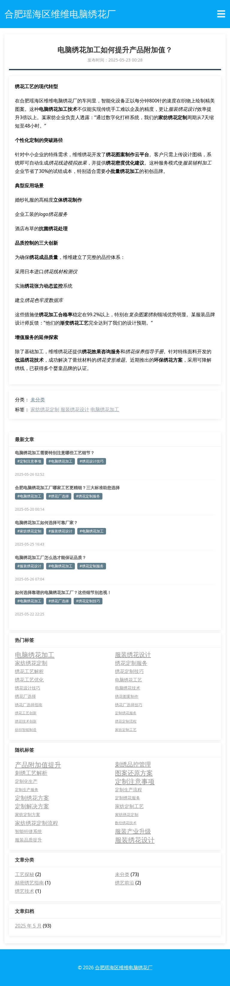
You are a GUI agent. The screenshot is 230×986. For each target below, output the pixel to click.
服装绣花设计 (74, 409)
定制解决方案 (32, 806)
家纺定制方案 (27, 814)
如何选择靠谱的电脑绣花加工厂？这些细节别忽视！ (63, 592)
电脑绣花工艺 (128, 680)
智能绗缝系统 (28, 831)
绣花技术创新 (26, 721)
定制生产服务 (26, 789)
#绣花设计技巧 (92, 461)
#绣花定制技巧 (88, 600)
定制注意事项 (135, 781)
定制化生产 (26, 781)
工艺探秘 (24, 874)
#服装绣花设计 (60, 531)
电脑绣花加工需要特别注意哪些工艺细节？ (55, 452)
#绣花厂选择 (59, 496)
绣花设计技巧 (27, 688)
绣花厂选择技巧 (128, 704)
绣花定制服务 (131, 662)
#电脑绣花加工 (60, 461)
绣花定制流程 (126, 721)
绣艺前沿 (124, 882)
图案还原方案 (134, 773)
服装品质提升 (28, 840)
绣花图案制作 (126, 696)
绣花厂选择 (25, 696)
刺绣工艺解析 (31, 772)
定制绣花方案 (32, 798)
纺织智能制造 (26, 729)
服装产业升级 (133, 831)
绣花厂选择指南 (28, 704)
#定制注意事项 (29, 461)
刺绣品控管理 (133, 764)
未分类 (38, 399)
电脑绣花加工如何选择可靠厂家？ (46, 522)
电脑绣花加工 (104, 409)
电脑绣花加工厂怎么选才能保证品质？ (50, 557)
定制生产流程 (128, 790)
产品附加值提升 (38, 764)
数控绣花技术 (126, 822)
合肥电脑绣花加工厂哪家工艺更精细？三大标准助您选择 (67, 487)
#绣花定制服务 (88, 496)
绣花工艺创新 (26, 712)
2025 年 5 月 (28, 925)
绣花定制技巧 (129, 671)
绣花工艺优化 (29, 679)
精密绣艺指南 (29, 882)
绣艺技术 (24, 891)
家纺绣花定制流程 (36, 823)
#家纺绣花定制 (29, 531)
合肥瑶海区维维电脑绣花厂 (123, 967)
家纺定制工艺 (126, 729)
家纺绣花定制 (45, 409)
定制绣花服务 (126, 712)
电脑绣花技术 (127, 688)
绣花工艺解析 (29, 671)
